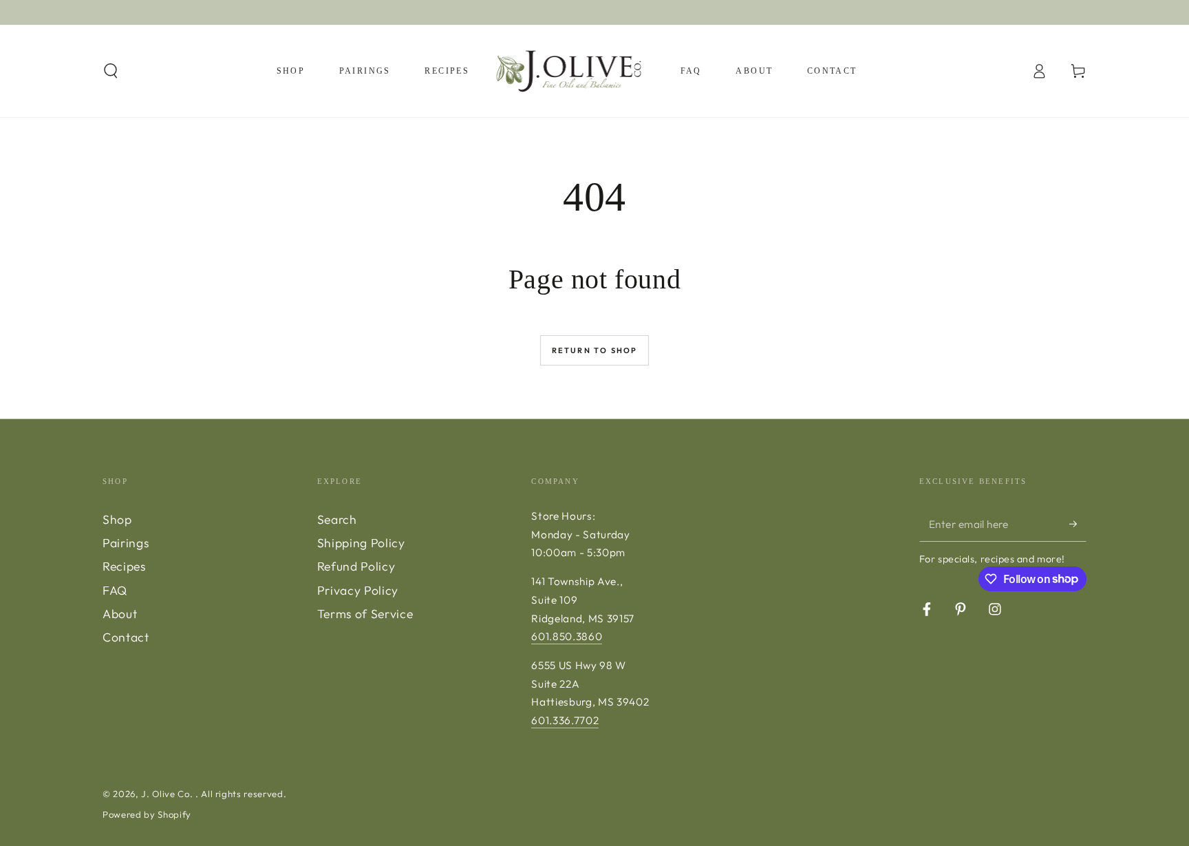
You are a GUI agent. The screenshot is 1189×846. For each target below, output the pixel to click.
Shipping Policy (361, 543)
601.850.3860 (566, 636)
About (120, 614)
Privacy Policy (357, 590)
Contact (126, 637)
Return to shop (595, 350)
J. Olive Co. (168, 793)
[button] (111, 70)
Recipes (124, 566)
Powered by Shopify (147, 814)
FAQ (115, 590)
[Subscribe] (1077, 523)
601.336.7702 (565, 720)
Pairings (126, 543)
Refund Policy (356, 566)
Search (337, 519)
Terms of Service (365, 614)
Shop (117, 519)
